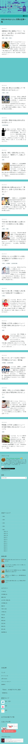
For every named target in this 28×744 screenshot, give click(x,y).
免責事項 (3, 684)
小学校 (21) (3, 611)
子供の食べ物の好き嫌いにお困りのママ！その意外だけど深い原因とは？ (13, 224)
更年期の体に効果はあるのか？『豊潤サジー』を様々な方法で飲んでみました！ (13, 189)
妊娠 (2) (3, 606)
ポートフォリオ (4, 675)
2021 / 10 (6, 535)
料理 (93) (3, 620)
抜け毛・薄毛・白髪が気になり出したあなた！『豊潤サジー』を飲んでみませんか (13, 155)
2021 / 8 (5, 539)
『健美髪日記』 (4, 692)
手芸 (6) (3, 614)
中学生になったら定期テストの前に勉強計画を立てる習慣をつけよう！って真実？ (13, 258)
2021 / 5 (5, 545)
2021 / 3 (5, 549)
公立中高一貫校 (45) (5, 600)
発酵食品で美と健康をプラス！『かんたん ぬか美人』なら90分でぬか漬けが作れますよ (13, 33)
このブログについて (5, 470)
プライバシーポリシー (6, 681)
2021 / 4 (5, 547)
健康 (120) (3, 597)
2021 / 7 (5, 541)
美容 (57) (3, 626)
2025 (4, 516)
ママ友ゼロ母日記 (14, 5)
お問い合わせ (4, 678)
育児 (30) (3, 629)
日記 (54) (3, 623)
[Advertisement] (14, 71)
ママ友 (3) (3, 591)
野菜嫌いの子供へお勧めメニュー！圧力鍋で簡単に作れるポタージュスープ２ (13, 325)
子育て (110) (4, 608)
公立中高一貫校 (5, 125)
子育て (10, 38)
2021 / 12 (6, 531)
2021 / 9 (5, 537)
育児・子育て (8, 701)
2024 (4, 519)
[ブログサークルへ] (12, 741)
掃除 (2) (3, 617)
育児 (7, 92)
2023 (4, 523)
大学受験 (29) (4, 603)
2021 (4, 529)
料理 (3, 38)
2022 (4, 526)
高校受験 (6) (4, 632)
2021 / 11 (6, 533)
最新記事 (4, 556)
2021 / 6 (5, 543)
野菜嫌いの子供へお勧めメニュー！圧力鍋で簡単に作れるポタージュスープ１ (13, 427)
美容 (6, 38)
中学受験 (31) (4, 594)
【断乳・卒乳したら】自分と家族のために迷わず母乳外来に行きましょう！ (13, 392)
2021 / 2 (5, 550)
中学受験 (8, 263)
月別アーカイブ (5, 513)
